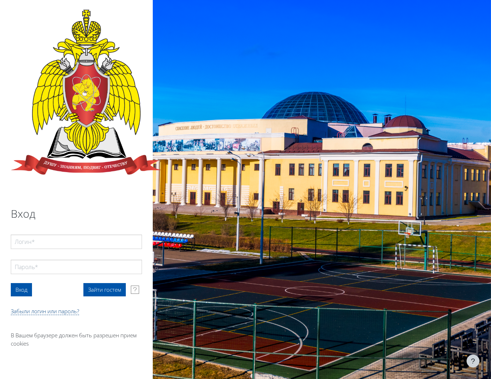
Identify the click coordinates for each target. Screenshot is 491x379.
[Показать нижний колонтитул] (473, 361)
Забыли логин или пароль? (45, 311)
